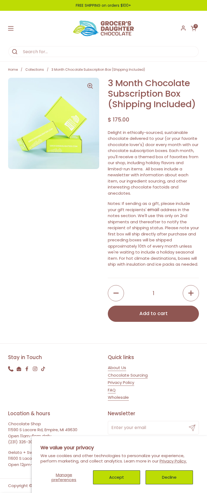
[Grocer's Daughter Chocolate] (103, 28)
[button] (193, 28)
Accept (116, 477)
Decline (169, 477)
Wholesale (118, 397)
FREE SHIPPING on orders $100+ (103, 5)
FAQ (112, 390)
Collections (34, 69)
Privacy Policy (121, 382)
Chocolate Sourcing (128, 375)
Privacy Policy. (173, 461)
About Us (117, 367)
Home (13, 69)
